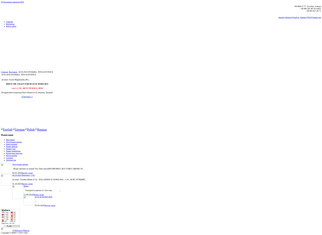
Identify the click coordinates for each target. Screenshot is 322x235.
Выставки (13, 72)
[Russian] (41, 129)
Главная (4, 72)
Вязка (26, 186)
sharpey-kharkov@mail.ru (288, 17)
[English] (6, 129)
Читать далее (27, 173)
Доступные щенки (20, 164)
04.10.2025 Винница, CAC (23, 175)
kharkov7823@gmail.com (310, 17)
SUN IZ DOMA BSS (43, 197)
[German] (19, 129)
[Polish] (30, 129)
